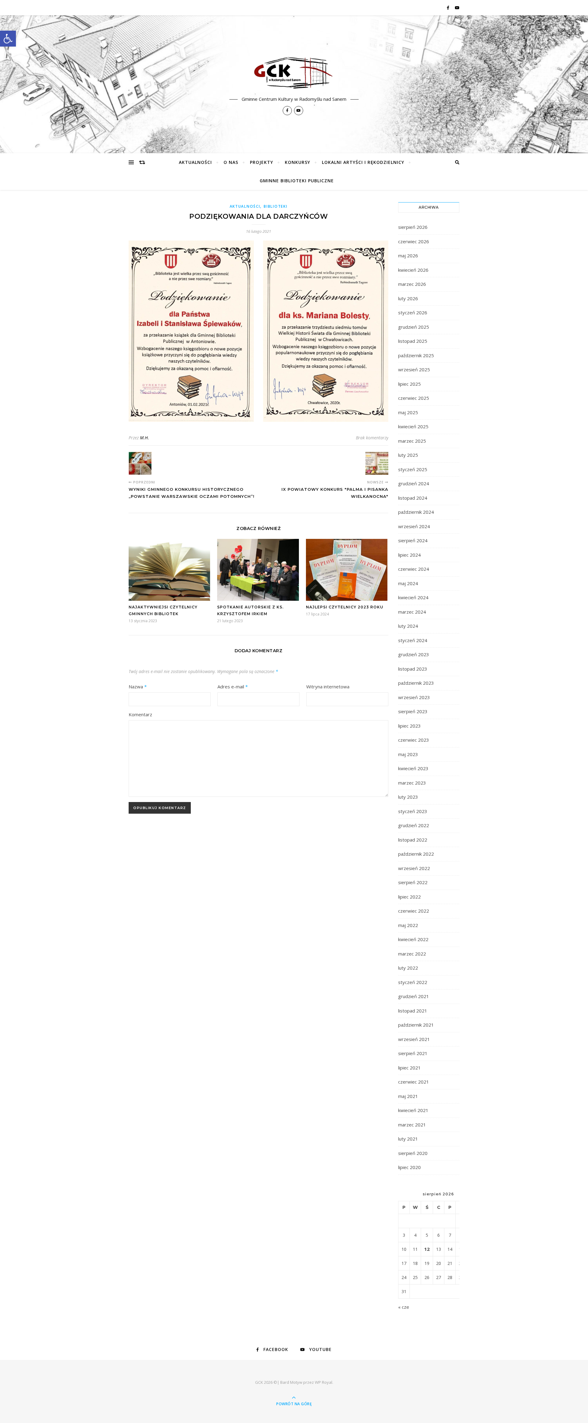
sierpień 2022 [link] (413, 882)
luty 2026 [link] (408, 298)
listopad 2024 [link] (412, 498)
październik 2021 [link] (416, 1025)
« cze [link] (403, 1307)
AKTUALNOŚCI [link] (195, 162)
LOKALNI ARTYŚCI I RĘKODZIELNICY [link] (363, 162)
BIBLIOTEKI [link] (275, 206)
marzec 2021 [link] (412, 1125)
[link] (8, 39)
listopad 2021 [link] (412, 1011)
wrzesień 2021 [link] (414, 1039)
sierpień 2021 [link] (413, 1053)
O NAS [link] (231, 162)
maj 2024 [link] (408, 583)
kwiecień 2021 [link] (413, 1110)
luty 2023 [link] (408, 797)
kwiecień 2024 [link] (413, 597)
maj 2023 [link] (408, 754)
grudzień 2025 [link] (413, 327)
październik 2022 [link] (416, 854)
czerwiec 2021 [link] (413, 1082)
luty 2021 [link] (408, 1139)
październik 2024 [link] (416, 512)
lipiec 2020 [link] (409, 1167)
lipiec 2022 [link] (409, 897)
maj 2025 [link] (408, 412)
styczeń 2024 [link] (412, 640)
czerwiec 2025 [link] (413, 398)
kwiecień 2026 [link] (413, 270)
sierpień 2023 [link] (413, 711)
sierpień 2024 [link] (413, 540)
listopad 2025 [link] (412, 341)
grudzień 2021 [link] (413, 996)
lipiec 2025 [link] (409, 384)
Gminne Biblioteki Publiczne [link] (297, 181)
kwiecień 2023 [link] (413, 768)
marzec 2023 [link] (412, 783)
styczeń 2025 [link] (412, 469)
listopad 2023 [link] (412, 669)
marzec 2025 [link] (412, 441)
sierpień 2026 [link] (413, 227)
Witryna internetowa (327, 686)
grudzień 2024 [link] (413, 483)
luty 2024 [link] (408, 626)
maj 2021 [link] (408, 1096)
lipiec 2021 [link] (409, 1068)
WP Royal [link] (323, 1382)
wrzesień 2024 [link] (414, 526)
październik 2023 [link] (416, 683)
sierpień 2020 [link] (413, 1153)
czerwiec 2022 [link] (413, 911)
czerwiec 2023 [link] (413, 740)
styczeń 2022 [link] (412, 982)
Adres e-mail (232, 686)
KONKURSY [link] (297, 162)
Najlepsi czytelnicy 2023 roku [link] (344, 607)
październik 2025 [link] (416, 355)
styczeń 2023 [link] (412, 811)
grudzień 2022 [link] (413, 825)
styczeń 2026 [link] (412, 312)
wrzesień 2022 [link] (414, 868)
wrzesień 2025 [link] (414, 369)
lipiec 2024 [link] (409, 555)
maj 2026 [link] (408, 255)
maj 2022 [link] (408, 925)
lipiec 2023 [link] (409, 726)
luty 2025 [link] (408, 455)
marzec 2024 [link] (412, 612)
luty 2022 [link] (408, 968)
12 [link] (427, 1249)
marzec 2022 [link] (412, 954)
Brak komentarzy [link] (372, 438)
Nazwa (138, 686)
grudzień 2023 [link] (413, 654)
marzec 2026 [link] (412, 284)
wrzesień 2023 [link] (414, 697)
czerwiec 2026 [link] (413, 241)
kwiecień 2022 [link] (413, 939)
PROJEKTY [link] (261, 162)
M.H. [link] (144, 438)
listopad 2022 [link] (412, 840)
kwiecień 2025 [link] (413, 426)
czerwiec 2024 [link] (413, 569)
